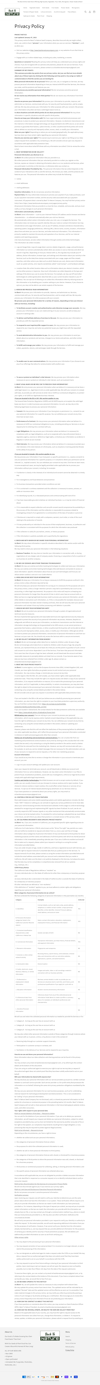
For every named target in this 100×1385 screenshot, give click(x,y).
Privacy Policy (70, 1350)
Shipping (68, 1340)
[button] (85, 12)
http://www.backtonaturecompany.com (44, 50)
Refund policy (70, 1347)
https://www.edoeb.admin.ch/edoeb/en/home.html (37, 712)
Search (68, 1336)
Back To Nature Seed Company (52, 1380)
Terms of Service (71, 1343)
